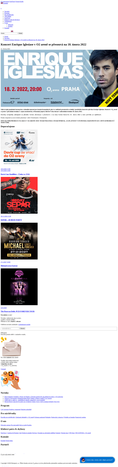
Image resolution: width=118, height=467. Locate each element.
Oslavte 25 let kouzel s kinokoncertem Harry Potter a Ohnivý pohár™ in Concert (28, 398)
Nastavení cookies (80, 417)
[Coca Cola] (19, 453)
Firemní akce (64, 433)
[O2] (4, 453)
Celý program (5, 409)
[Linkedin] (5, 31)
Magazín (10, 24)
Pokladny (48, 417)
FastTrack (12, 1)
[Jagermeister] (27, 453)
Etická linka (9, 440)
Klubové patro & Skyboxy (12, 20)
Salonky (58, 433)
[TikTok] (10, 31)
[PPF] (5, 461)
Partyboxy (4, 433)
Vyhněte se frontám (69, 417)
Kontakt (6, 28)
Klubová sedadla (27, 433)
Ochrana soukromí (39, 417)
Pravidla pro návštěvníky (8, 417)
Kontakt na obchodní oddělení (46, 433)
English (5, 3)
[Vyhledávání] (14, 31)
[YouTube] (7, 31)
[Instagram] (3, 31)
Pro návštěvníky (9, 15)
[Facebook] (1, 31)
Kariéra (10, 26)
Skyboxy (34, 433)
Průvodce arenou (6, 425)
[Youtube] (7, 465)
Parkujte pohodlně (26, 409)
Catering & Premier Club (14, 433)
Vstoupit (3, 369)
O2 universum (5, 1)
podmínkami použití (24, 324)
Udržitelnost (8, 21)
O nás (6, 23)
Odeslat (22, 328)
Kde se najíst (23, 425)
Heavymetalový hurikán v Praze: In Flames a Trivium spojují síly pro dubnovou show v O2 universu (33, 396)
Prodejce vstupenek (14, 409)
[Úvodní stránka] (5, 6)
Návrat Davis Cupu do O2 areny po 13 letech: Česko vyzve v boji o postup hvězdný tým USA (32, 401)
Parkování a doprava (57, 417)
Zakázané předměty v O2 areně (25, 417)
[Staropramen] (11, 453)
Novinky (7, 11)
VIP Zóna (72, 433)
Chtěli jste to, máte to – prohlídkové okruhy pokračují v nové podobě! (24, 400)
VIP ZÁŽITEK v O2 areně (83, 433)
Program (6, 13)
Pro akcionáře (15, 425)
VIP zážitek (7, 16)
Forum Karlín (19, 1)
